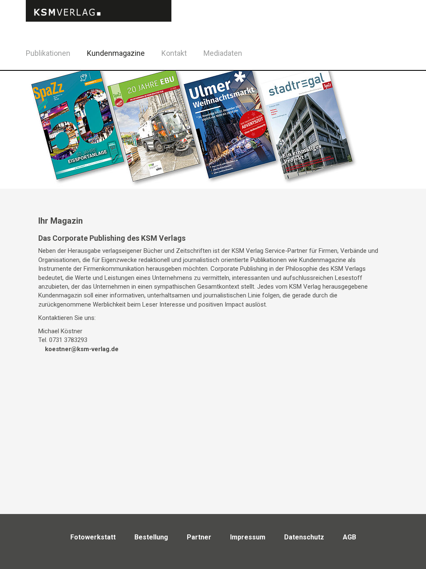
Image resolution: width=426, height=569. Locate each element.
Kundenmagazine (116, 53)
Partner (199, 537)
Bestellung (151, 537)
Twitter (401, 64)
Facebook (380, 52)
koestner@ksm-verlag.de (82, 349)
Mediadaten (222, 53)
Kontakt (174, 53)
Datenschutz (304, 537)
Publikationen (48, 53)
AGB (349, 537)
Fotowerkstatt (93, 537)
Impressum (247, 537)
